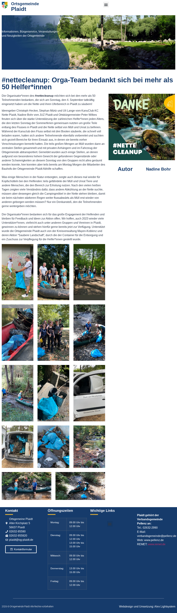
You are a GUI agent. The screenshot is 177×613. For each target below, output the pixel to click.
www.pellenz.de (154, 540)
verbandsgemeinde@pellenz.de (156, 535)
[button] (106, 4)
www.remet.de (156, 544)
